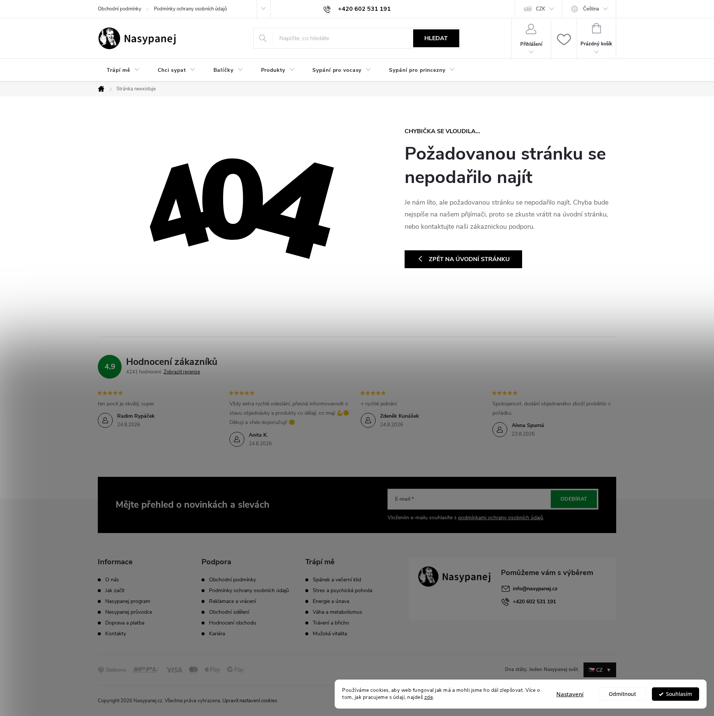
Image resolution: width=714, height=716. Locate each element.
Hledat (436, 38)
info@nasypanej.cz (535, 588)
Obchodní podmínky (119, 9)
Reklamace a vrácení (232, 601)
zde (428, 697)
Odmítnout (622, 694)
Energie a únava (331, 601)
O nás (112, 580)
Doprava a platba (124, 623)
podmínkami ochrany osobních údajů (500, 517)
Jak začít (115, 591)
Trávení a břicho (331, 623)
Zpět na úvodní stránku (469, 259)
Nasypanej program (127, 601)
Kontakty (115, 634)
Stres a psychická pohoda (342, 591)
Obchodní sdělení (229, 612)
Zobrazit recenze (182, 372)
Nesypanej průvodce (128, 612)
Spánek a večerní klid (337, 580)
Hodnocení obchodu (232, 622)
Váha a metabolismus (337, 612)
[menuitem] (123, 70)
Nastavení (569, 694)
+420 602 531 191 (534, 601)
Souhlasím (679, 694)
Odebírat (573, 499)
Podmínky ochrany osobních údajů (190, 9)
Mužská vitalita (330, 634)
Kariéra (217, 633)
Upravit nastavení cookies (249, 700)
